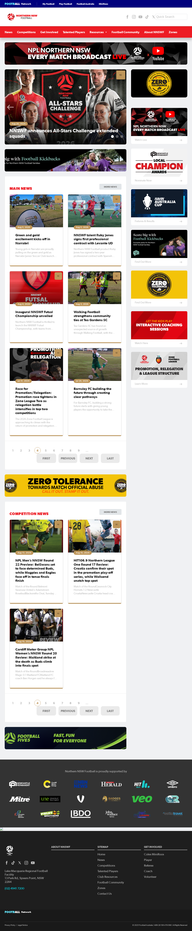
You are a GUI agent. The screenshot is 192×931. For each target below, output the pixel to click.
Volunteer (150, 876)
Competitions (26, 32)
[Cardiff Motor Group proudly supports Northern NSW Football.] (50, 784)
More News (110, 186)
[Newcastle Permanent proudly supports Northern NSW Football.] (19, 784)
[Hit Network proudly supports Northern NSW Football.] (142, 784)
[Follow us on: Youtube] (140, 17)
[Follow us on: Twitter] (153, 17)
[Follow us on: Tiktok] (147, 17)
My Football (48, 4)
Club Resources (108, 876)
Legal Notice (23, 925)
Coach (148, 871)
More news (110, 512)
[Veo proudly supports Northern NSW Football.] (142, 799)
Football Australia (85, 4)
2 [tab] (117, 136)
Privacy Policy (10, 925)
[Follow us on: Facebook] (127, 17)
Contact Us (105, 893)
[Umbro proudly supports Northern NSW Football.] (172, 784)
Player (148, 859)
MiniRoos (103, 4)
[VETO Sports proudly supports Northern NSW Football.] (80, 799)
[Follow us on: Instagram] (134, 17)
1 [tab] (112, 136)
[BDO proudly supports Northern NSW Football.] (80, 814)
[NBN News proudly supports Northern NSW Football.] (80, 784)
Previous (10, 107)
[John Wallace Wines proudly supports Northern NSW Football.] (111, 814)
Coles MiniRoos (154, 854)
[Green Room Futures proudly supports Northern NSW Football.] (172, 799)
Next (120, 107)
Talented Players (74, 32)
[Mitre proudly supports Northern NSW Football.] (19, 799)
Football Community (126, 32)
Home (101, 854)
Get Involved (49, 32)
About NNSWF (154, 32)
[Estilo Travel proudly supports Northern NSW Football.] (172, 814)
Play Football (65, 4)
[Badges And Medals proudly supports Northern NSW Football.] (111, 799)
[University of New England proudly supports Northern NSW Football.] (50, 799)
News (8, 32)
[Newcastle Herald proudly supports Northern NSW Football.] (111, 784)
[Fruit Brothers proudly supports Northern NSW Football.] (50, 814)
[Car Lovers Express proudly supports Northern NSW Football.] (142, 814)
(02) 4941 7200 (14, 888)
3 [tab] (122, 136)
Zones (173, 32)
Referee (148, 865)
